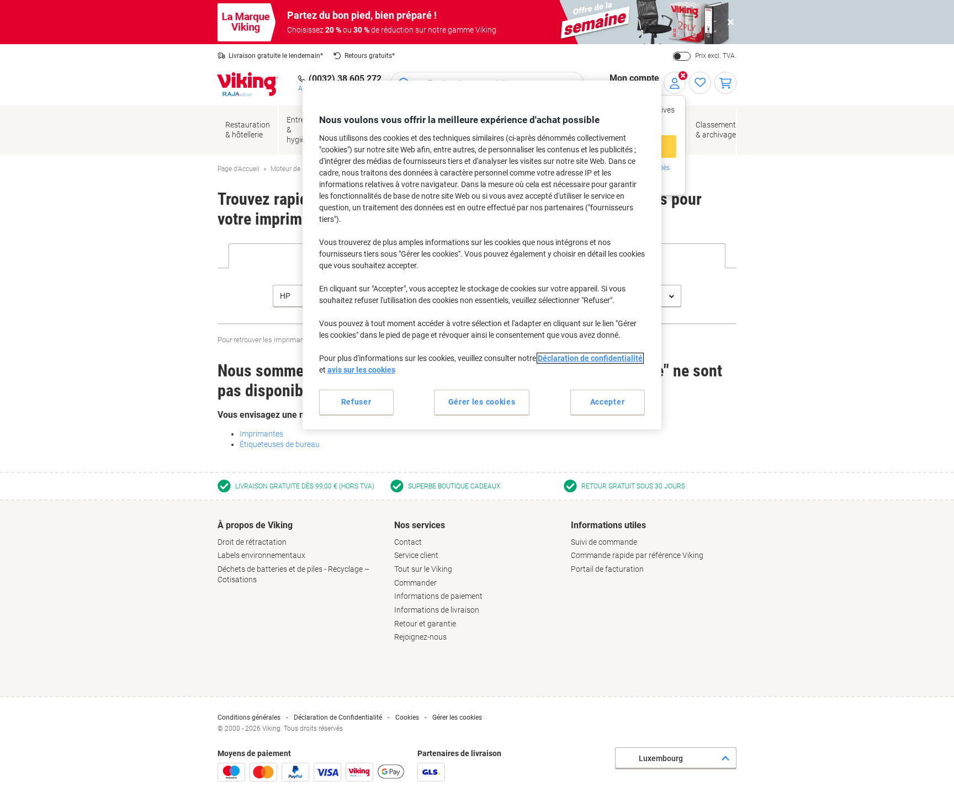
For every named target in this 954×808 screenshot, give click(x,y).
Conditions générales (249, 717)
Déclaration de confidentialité (590, 358)
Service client (416, 555)
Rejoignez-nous (420, 636)
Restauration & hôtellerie (247, 129)
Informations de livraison (436, 609)
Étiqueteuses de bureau (280, 444)
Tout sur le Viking (423, 569)
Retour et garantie (425, 623)
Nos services (419, 525)
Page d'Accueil (238, 169)
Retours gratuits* (369, 56)
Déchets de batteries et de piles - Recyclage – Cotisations (293, 574)
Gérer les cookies (457, 717)
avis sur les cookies (361, 369)
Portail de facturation (607, 569)
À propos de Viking (255, 525)
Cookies (407, 717)
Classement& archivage (716, 129)
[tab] (300, 552)
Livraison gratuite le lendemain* (276, 56)
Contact (408, 542)
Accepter (607, 401)
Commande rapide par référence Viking (637, 555)
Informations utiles (608, 525)
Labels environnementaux (261, 555)
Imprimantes (261, 433)
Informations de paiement (438, 596)
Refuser (356, 401)
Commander (415, 582)
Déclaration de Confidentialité (338, 717)
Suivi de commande (604, 542)
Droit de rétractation (252, 542)
